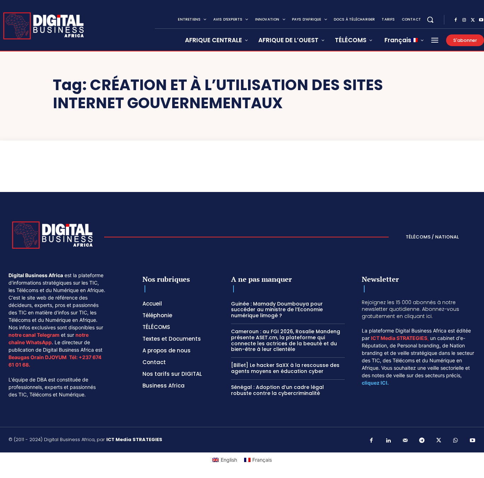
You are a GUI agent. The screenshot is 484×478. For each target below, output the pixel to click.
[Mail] (405, 440)
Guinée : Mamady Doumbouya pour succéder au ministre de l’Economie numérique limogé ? (277, 309)
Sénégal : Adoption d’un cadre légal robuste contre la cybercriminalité (277, 390)
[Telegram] (422, 440)
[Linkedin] (388, 440)
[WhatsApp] (455, 440)
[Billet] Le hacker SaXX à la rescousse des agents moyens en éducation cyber (285, 368)
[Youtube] (472, 440)
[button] (430, 19)
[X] (472, 20)
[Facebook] (455, 20)
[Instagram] (464, 20)
